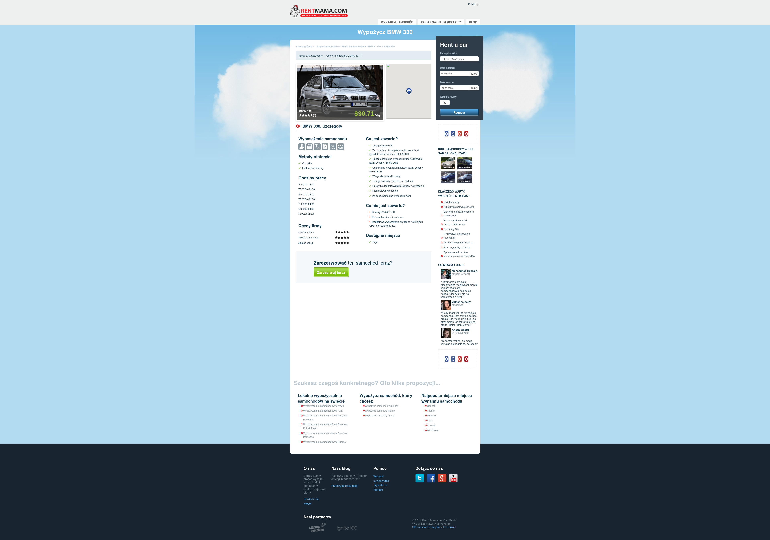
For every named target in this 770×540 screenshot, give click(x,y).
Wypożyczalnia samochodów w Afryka (324, 405)
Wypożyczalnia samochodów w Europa (324, 441)
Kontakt (378, 490)
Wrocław (432, 415)
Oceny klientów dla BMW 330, (342, 55)
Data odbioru (447, 68)
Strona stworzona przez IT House (433, 527)
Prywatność (380, 485)
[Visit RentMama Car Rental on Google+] (442, 478)
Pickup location (448, 53)
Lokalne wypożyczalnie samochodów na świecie (321, 398)
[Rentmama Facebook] (431, 478)
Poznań (431, 410)
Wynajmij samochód (397, 22)
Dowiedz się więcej (311, 501)
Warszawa (432, 430)
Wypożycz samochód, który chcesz (386, 398)
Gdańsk (431, 405)
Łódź (430, 420)
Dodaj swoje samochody (441, 22)
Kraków (431, 425)
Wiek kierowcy (448, 97)
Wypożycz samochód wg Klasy (381, 405)
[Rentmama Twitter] (419, 478)
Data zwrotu (447, 82)
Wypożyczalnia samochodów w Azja (323, 410)
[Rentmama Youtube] (453, 478)
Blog (473, 22)
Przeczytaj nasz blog (344, 486)
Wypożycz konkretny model (380, 415)
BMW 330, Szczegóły (311, 55)
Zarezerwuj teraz (331, 272)
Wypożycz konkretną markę (380, 410)
